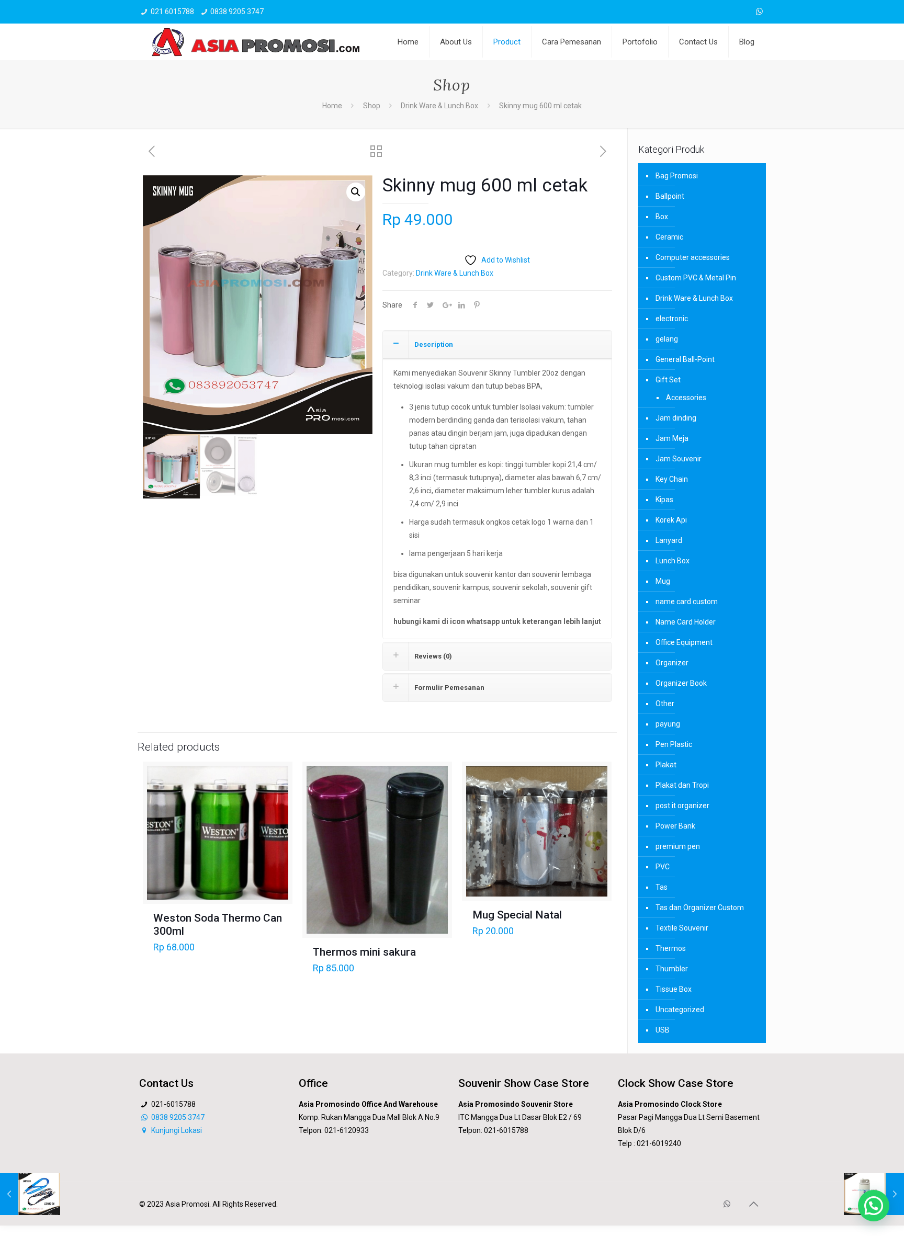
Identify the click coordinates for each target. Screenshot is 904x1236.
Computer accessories (693, 257)
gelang (667, 339)
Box (662, 216)
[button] (355, 192)
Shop (371, 105)
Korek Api (671, 520)
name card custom (687, 601)
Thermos (671, 948)
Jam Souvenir (679, 459)
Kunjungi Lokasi (176, 1130)
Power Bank (675, 826)
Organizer (672, 663)
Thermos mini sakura (364, 952)
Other (665, 703)
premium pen (678, 846)
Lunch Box (673, 561)
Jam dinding (676, 418)
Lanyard (669, 540)
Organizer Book (681, 683)
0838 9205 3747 (237, 11)
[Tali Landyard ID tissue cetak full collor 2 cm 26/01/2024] (30, 1194)
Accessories (686, 397)
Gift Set (668, 380)
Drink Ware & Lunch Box (439, 105)
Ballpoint (670, 196)
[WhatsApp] (759, 11)
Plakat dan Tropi (682, 785)
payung (668, 724)
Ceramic (669, 237)
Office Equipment (684, 642)
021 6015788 (172, 11)
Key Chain (672, 479)
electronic (672, 318)
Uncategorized (680, 1009)
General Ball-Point (685, 359)
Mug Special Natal (517, 915)
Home (332, 105)
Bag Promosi (677, 176)
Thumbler (672, 969)
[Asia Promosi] (255, 42)
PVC (663, 867)
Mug (663, 581)
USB (663, 1030)
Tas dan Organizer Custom (700, 907)
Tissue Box (674, 989)
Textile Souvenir (682, 928)
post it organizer (682, 805)
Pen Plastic (674, 744)
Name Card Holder (686, 622)
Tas (662, 887)
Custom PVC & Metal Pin (696, 278)
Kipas (664, 499)
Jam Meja (672, 438)
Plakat (666, 765)
